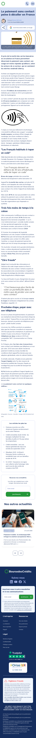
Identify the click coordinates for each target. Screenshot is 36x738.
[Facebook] (20, 581)
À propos (5, 621)
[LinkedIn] (11, 581)
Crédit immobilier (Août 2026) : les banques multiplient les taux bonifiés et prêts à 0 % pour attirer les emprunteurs (17, 438)
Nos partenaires (23, 623)
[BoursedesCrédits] (18, 571)
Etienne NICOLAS (17, 20)
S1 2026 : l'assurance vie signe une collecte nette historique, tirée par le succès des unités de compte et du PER (17, 465)
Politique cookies (7, 644)
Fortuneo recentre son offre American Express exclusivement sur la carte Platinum (17, 429)
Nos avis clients (23, 621)
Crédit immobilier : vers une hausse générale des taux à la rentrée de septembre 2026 (16, 447)
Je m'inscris (16, 494)
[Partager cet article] (3, 27)
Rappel (5, 629)
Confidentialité (7, 641)
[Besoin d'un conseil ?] (27, 3)
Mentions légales (7, 638)
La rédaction (6, 623)
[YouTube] (15, 581)
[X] (24, 581)
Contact (21, 629)
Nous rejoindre (7, 626)
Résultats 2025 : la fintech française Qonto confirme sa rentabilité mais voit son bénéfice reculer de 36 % (17, 455)
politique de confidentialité (24, 610)
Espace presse (23, 626)
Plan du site (6, 647)
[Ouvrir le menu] (32, 3)
